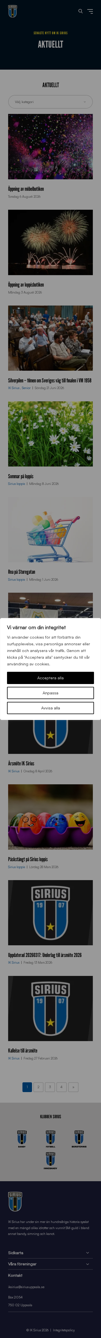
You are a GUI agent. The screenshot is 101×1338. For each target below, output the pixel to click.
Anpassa (50, 692)
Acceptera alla (50, 677)
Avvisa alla (50, 707)
